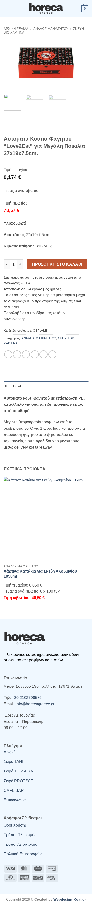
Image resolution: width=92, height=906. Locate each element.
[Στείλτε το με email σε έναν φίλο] (35, 354)
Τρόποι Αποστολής (20, 844)
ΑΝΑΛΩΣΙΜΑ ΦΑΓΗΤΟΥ (50, 29)
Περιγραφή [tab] (13, 386)
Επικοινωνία (15, 800)
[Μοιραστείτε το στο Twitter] (26, 354)
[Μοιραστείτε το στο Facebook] (17, 354)
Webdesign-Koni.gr (69, 899)
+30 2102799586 (27, 698)
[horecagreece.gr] (46, 8)
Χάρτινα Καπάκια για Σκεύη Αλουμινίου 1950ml (40, 573)
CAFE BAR (14, 790)
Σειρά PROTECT (18, 781)
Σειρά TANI (13, 761)
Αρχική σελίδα (16, 29)
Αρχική (10, 752)
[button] (7, 8)
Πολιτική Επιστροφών (23, 854)
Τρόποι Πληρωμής (20, 835)
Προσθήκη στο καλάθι (57, 264)
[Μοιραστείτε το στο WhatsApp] (8, 354)
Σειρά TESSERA (18, 771)
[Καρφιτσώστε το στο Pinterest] (43, 354)
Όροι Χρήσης (15, 825)
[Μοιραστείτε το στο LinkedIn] (52, 354)
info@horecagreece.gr (35, 704)
